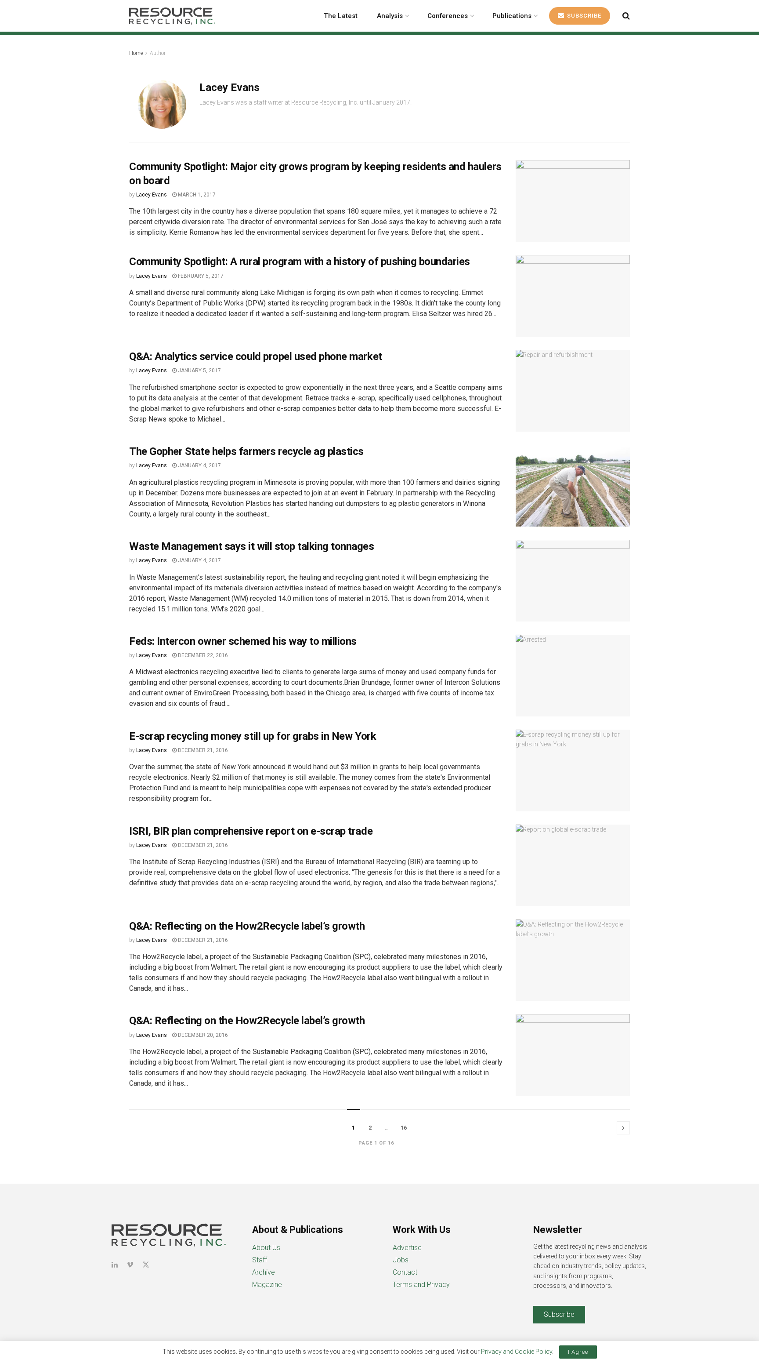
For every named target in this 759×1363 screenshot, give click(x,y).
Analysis (390, 16)
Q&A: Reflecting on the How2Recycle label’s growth (247, 926)
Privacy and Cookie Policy (516, 1351)
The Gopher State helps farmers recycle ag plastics (246, 451)
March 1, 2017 (196, 195)
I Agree (578, 1351)
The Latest (341, 16)
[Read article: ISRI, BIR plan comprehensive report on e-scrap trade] (573, 865)
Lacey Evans (151, 195)
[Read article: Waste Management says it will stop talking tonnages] (573, 581)
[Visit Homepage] (172, 16)
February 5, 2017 (200, 276)
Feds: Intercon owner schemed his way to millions (243, 641)
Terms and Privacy (421, 1284)
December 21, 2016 (202, 750)
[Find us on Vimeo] (130, 1265)
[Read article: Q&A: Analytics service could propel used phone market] (573, 391)
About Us (266, 1247)
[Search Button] (626, 16)
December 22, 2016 (202, 655)
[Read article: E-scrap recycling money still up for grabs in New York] (573, 770)
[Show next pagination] (623, 1127)
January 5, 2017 (199, 370)
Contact (405, 1272)
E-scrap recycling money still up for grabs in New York (252, 736)
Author (158, 53)
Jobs (400, 1260)
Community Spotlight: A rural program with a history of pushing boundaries (299, 261)
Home (136, 53)
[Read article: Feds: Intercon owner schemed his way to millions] (573, 675)
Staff (259, 1260)
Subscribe (583, 15)
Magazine (267, 1284)
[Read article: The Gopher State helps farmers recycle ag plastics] (573, 486)
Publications (511, 16)
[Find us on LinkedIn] (115, 1265)
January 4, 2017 (199, 465)
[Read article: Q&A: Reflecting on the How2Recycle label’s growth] (573, 960)
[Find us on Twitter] (145, 1265)
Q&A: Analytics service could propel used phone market (255, 356)
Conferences (447, 16)
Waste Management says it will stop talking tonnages (251, 546)
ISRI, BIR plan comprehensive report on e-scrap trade (250, 831)
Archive (263, 1272)
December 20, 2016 (202, 1035)
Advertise (407, 1247)
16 (404, 1127)
